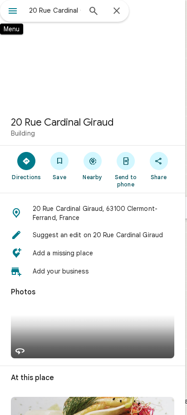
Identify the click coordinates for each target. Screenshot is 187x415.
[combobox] (55, 10)
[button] (92, 213)
